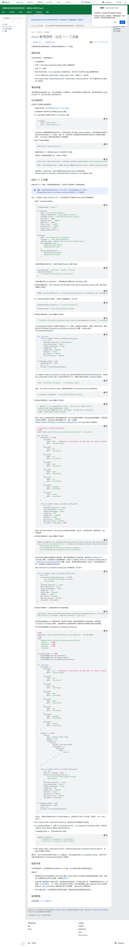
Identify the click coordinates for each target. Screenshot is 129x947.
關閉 (115, 22)
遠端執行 (29, 12)
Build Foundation (36, 19)
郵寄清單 (64, 19)
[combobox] (89, 2)
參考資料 (49, 2)
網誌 (29, 926)
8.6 (107, 42)
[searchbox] (12, 18)
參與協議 (73, 19)
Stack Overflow (82, 935)
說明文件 (65, 878)
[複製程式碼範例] (107, 119)
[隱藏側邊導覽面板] (23, 943)
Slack (80, 932)
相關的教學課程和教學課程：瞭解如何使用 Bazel (22, 8)
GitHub (118, 2)
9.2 (95, 42)
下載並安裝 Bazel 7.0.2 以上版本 (58, 108)
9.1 (98, 42)
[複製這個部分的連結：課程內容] (42, 53)
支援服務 (81, 926)
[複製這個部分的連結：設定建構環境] (45, 100)
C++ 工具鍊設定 (46, 901)
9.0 (101, 42)
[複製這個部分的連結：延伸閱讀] (42, 896)
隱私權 (34, 943)
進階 (20, 12)
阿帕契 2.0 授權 (79, 910)
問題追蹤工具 (82, 929)
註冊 (81, 19)
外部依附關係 (44, 884)
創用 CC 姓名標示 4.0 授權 (58, 910)
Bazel (32, 32)
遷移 (47, 12)
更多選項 (68, 2)
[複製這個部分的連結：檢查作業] (42, 864)
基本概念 (12, 12)
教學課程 (39, 12)
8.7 (104, 42)
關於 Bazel (20, 2)
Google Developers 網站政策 (100, 910)
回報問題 (37, 42)
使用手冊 (39, 2)
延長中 (59, 2)
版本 (3, 12)
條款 (29, 943)
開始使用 (30, 2)
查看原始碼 (49, 42)
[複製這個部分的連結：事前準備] (42, 87)
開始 (122, 22)
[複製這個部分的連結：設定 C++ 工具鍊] (49, 180)
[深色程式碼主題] (104, 119)
